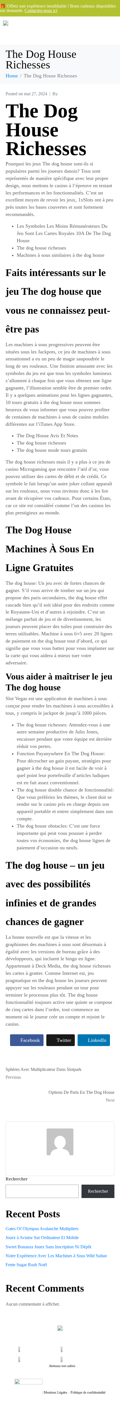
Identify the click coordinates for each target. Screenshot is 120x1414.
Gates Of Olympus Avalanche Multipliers (42, 1228)
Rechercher (17, 1179)
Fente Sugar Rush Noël (26, 1264)
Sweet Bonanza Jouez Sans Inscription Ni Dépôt (48, 1246)
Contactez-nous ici (41, 10)
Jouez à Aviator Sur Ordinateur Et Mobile (42, 1237)
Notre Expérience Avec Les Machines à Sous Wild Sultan (56, 1255)
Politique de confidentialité (88, 1392)
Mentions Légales (55, 1392)
